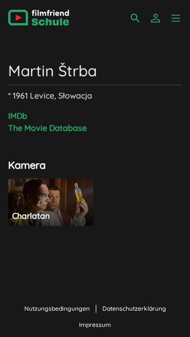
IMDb (17, 116)
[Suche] (135, 18)
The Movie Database (47, 128)
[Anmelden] (155, 18)
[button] (176, 18)
